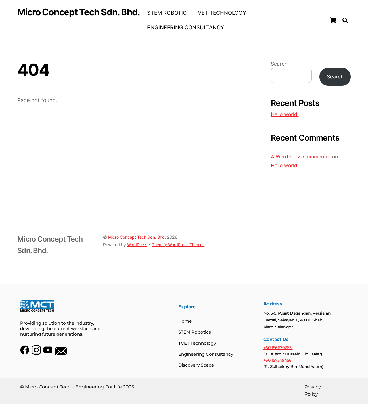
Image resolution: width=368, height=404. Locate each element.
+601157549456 (277, 360)
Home (185, 321)
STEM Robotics (194, 332)
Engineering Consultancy (205, 354)
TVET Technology (197, 343)
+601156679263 (278, 347)
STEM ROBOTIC (167, 12)
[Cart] (333, 20)
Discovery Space (196, 365)
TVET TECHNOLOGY (220, 12)
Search (279, 64)
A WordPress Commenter (301, 157)
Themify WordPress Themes (178, 244)
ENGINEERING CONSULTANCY (185, 27)
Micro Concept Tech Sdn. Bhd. (137, 237)
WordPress (137, 244)
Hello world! (285, 114)
